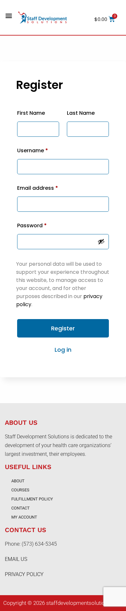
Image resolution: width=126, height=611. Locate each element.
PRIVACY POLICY (24, 574)
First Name (31, 113)
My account (24, 517)
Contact (20, 508)
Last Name (81, 113)
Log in (63, 350)
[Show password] (101, 241)
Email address (37, 188)
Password (32, 225)
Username (32, 150)
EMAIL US (16, 559)
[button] (8, 15)
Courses (20, 490)
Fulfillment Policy (32, 499)
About (18, 480)
